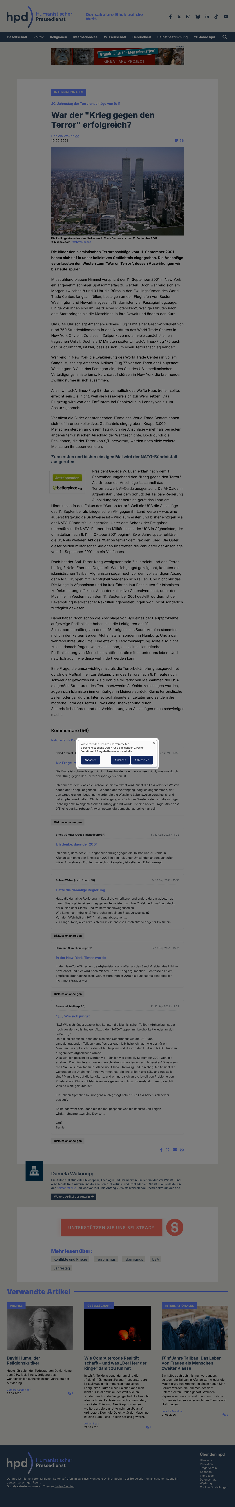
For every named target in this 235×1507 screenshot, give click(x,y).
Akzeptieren (142, 759)
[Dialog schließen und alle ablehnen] (154, 742)
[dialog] (117, 753)
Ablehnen (120, 759)
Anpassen (90, 759)
